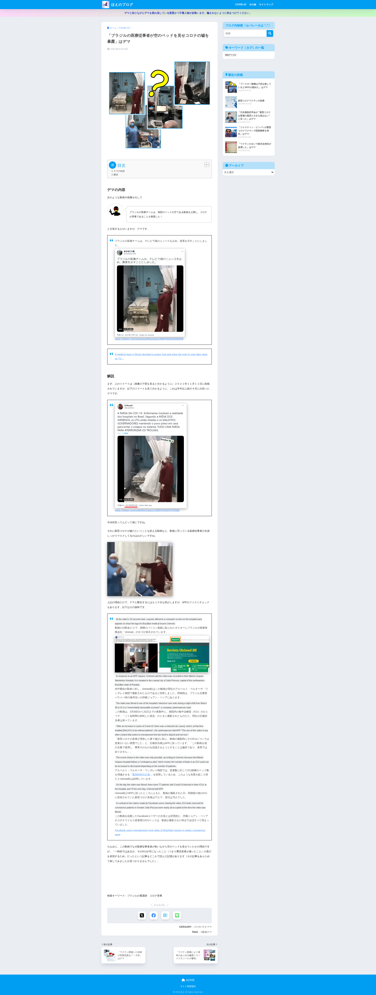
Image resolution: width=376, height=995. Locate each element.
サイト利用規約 (188, 986)
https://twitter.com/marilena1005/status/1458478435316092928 (149, 339)
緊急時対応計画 (141, 774)
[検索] (270, 33)
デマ (209, 926)
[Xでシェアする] (142, 915)
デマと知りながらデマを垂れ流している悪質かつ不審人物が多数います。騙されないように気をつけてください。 (188, 13)
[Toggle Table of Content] (205, 164)
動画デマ (207, 931)
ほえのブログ (121, 4)
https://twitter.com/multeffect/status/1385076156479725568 (147, 510)
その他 (252, 4)
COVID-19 (240, 4)
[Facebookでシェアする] (154, 915)
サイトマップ (266, 4)
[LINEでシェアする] (177, 915)
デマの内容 (119, 171)
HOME (190, 980)
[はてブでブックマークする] (165, 915)
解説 (116, 174)
